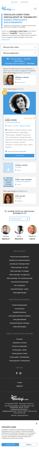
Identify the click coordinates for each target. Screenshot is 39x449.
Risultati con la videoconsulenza (19, 260)
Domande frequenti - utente (19, 289)
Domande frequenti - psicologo (19, 323)
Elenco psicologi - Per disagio (19, 271)
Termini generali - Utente (19, 353)
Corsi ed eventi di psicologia (19, 282)
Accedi (19, 382)
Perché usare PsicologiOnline (19, 256)
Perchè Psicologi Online (19, 305)
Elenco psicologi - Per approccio (19, 274)
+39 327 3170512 (22, 411)
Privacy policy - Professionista (19, 357)
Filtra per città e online (11, 47)
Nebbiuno (22, 191)
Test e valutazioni (19, 285)
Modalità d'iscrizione (19, 312)
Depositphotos (22, 415)
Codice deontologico (19, 326)
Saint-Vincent (24, 73)
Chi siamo (19, 339)
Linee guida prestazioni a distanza (19, 316)
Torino (21, 89)
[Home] (7, 59)
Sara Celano (20, 195)
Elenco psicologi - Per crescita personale (19, 278)
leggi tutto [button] (5, 39)
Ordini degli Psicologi (19, 292)
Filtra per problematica (11, 53)
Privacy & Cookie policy (19, 346)
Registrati (24, 2)
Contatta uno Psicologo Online (19, 264)
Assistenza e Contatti (19, 343)
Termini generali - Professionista (19, 361)
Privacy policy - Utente (19, 350)
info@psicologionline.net (9, 411)
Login (15, 2)
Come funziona (19, 309)
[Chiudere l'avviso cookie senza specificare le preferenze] (36, 423)
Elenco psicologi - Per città (19, 267)
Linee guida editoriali (19, 319)
